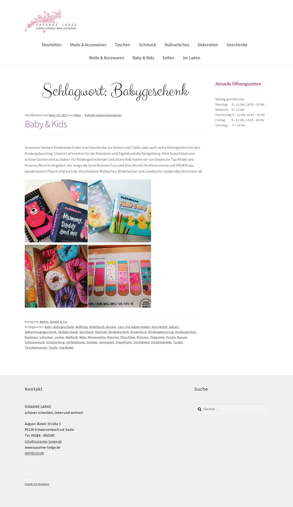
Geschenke (237, 44)
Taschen (122, 44)
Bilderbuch (97, 327)
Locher (59, 337)
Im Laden (191, 57)
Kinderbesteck (119, 332)
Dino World (159, 327)
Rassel (182, 337)
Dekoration (208, 44)
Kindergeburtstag (161, 332)
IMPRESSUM (34, 453)
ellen (77, 115)
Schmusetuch (34, 342)
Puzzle (171, 337)
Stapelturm (123, 342)
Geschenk (86, 332)
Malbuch (72, 337)
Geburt (174, 327)
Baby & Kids (143, 57)
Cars (121, 327)
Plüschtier (127, 337)
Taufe (53, 347)
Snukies (92, 342)
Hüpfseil (101, 332)
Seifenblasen (75, 342)
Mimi (82, 337)
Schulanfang (55, 342)
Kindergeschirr (185, 332)
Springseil (106, 342)
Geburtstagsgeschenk (40, 332)
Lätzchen (46, 337)
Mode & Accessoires (88, 44)
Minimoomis (97, 337)
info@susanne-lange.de (43, 441)
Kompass (31, 337)
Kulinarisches (177, 44)
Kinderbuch (138, 332)
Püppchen (157, 337)
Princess (143, 337)
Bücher (111, 327)
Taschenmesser (36, 347)
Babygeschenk (63, 327)
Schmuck (147, 44)
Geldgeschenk (68, 332)
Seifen (168, 57)
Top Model (66, 347)
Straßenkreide (161, 342)
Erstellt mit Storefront (37, 484)
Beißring (82, 327)
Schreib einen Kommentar (103, 115)
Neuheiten (52, 44)
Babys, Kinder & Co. (54, 322)
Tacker (178, 342)
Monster (113, 337)
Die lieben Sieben (138, 327)
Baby (48, 327)
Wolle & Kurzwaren (106, 57)
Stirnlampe (141, 342)
